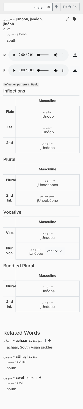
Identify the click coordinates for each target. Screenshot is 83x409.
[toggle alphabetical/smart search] (56, 7)
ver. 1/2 (52, 251)
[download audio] (75, 55)
